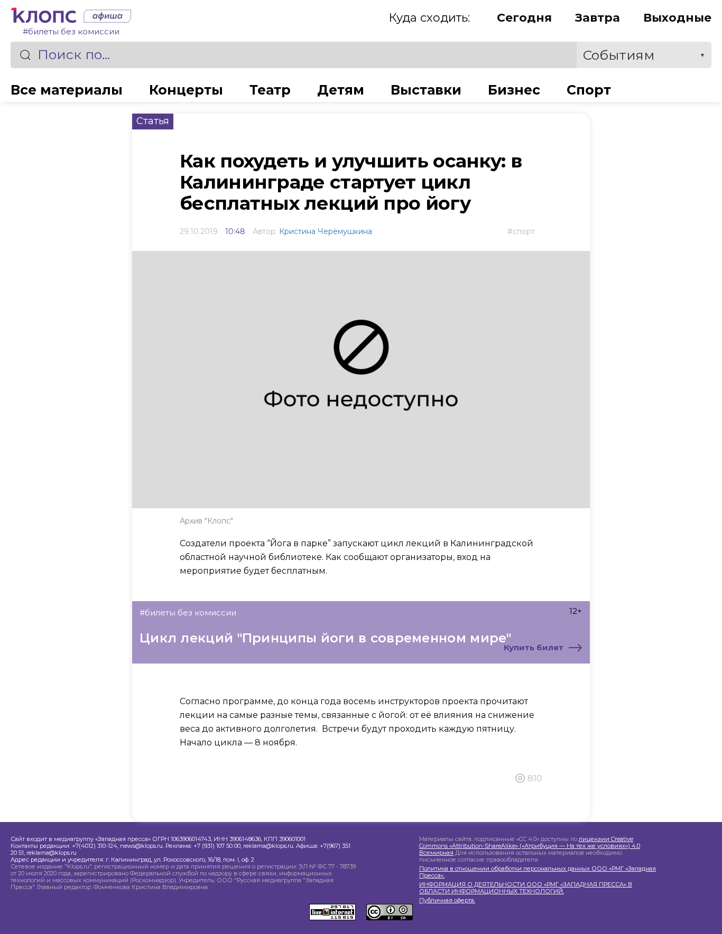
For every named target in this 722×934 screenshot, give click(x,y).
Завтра (597, 18)
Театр (270, 90)
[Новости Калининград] (44, 18)
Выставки (426, 90)
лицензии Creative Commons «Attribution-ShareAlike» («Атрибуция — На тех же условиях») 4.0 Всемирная (529, 845)
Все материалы (67, 90)
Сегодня (524, 18)
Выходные (677, 18)
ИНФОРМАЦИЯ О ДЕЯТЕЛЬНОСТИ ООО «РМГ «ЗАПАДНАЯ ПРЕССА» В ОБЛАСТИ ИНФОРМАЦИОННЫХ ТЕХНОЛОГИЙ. (525, 888)
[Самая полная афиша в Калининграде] (104, 18)
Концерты (186, 90)
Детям (340, 90)
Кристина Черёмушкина (325, 231)
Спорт (589, 90)
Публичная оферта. (447, 900)
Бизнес (514, 90)
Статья (152, 121)
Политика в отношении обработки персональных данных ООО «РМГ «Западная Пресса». (537, 872)
